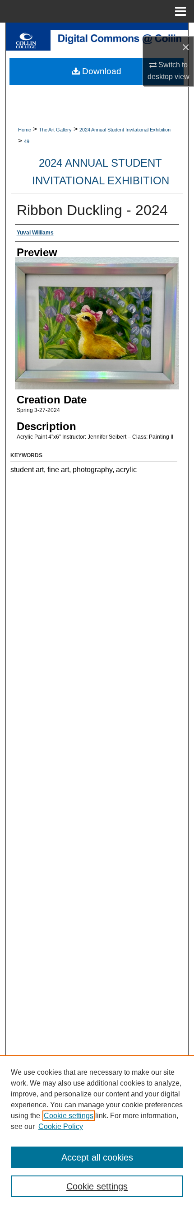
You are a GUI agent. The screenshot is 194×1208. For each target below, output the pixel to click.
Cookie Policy (60, 1126)
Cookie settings (68, 1115)
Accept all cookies (97, 1157)
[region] (97, 1131)
